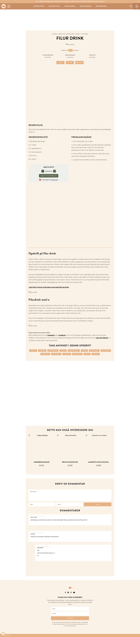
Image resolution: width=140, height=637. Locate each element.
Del (61, 62)
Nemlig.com (55, 180)
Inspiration (54, 6)
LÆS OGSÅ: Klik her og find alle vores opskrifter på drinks (49, 287)
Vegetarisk (77, 354)
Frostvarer (94, 350)
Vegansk (67, 354)
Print (80, 62)
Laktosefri (56, 354)
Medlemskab (85, 6)
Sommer (95, 354)
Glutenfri (45, 354)
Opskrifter (38, 6)
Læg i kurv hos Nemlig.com (48, 176)
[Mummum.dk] (70, 588)
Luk (137, 595)
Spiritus (42, 350)
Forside (54, 34)
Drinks (77, 34)
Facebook (62, 335)
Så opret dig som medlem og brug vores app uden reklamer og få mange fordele (70, 1)
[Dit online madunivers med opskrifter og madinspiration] (3, 6)
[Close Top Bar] (139, 1)
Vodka (63, 350)
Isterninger (53, 350)
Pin (71, 62)
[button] (3, 634)
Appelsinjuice (73, 350)
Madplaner (70, 6)
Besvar (108, 516)
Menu (8, 6)
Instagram (51, 335)
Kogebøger (101, 6)
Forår (87, 354)
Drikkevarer (70, 34)
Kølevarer (106, 350)
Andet (84, 350)
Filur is (33, 350)
